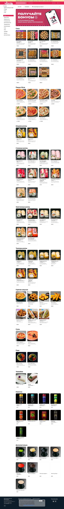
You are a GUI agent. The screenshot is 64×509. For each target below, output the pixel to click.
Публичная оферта (36, 498)
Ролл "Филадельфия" (31, 198)
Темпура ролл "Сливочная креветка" (30, 280)
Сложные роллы (7, 20)
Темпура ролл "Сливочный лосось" (20, 280)
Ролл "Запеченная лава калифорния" (31, 239)
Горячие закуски (7, 26)
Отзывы (5, 9)
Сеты (5, 15)
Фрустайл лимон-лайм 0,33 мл (54, 405)
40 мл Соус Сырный (43, 473)
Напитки (5, 33)
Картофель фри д (20, 302)
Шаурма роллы (7, 19)
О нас (5, 12)
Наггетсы (41, 302)
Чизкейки (5, 31)
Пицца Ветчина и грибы (32, 100)
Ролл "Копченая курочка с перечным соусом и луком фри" (21, 239)
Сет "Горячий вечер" (54, 41)
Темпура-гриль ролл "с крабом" (43, 262)
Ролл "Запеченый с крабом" (20, 220)
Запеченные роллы (7, 22)
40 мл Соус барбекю (31, 473)
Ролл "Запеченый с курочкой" (43, 220)
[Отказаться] (43, 500)
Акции (5, 10)
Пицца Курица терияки (43, 100)
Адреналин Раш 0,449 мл (53, 422)
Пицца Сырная (19, 117)
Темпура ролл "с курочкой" (30, 262)
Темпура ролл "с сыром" (19, 262)
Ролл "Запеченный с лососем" (54, 220)
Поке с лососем (19, 363)
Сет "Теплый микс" (54, 59)
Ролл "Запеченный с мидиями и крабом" (31, 220)
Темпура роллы (7, 24)
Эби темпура (53, 302)
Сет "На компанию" (43, 78)
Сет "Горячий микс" (31, 59)
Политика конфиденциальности (24, 498)
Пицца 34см (6, 17)
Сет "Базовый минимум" (30, 42)
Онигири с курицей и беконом (43, 320)
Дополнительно (7, 34)
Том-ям (29, 342)
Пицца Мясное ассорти (32, 117)
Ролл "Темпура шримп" (30, 139)
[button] (17, 18)
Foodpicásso (7, 503)
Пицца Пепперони (20, 100)
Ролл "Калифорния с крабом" (20, 180)
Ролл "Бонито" (19, 198)
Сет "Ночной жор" (20, 78)
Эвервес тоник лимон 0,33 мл (30, 405)
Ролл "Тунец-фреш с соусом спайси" (43, 161)
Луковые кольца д (31, 302)
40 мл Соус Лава (54, 473)
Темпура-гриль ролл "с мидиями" (54, 262)
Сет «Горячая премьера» (19, 42)
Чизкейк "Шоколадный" (30, 385)
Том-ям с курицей (20, 342)
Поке (5, 29)
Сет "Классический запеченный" (20, 60)
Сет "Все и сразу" (43, 59)
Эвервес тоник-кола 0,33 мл (42, 405)
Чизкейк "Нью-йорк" (20, 384)
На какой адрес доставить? (38, 6)
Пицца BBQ (53, 100)
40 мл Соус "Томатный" (19, 474)
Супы (5, 27)
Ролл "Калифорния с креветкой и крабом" (43, 180)
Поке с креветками (31, 363)
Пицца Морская (42, 117)
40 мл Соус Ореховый (20, 490)
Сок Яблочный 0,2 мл (31, 421)
